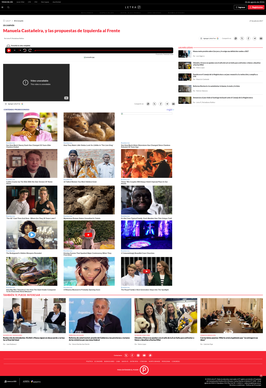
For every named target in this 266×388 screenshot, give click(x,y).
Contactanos (118, 355)
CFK (29, 2)
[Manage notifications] (261, 375)
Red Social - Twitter (126, 355)
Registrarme (257, 7)
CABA (118, 361)
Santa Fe (125, 361)
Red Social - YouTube (144, 355)
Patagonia (166, 361)
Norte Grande (154, 361)
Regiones (87, 13)
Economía (98, 361)
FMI (35, 2)
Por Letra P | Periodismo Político (14, 38)
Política (89, 361)
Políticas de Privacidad (253, 385)
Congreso (176, 361)
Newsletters (176, 13)
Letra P (8, 21)
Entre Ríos (134, 361)
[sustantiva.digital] (36, 381)
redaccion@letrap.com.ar (252, 383)
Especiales (107, 13)
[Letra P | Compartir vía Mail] (261, 38)
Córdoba (143, 361)
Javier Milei (20, 2)
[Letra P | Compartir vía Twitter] (242, 38)
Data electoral (131, 13)
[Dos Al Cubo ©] (10, 381)
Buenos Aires (109, 361)
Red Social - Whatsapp (150, 355)
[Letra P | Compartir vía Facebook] (248, 38)
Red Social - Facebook (132, 355)
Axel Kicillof (57, 2)
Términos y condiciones (237, 385)
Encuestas (154, 13)
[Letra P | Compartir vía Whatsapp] (235, 38)
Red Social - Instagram (138, 355)
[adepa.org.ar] (26, 381)
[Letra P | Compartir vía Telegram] (254, 38)
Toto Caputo (45, 2)
